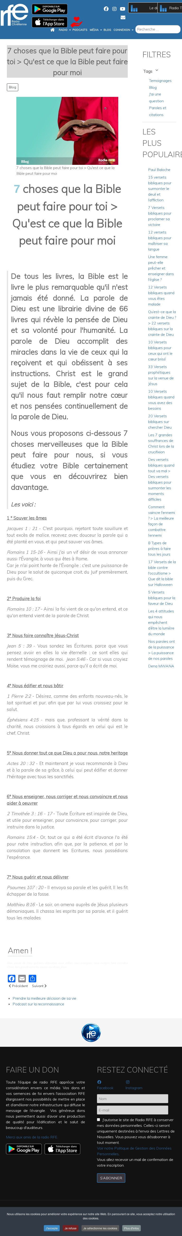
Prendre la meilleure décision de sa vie (44, 998)
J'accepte (52, 1228)
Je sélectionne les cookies (100, 1228)
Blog (12, 87)
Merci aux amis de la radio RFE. (32, 1137)
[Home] (53, 30)
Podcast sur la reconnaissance (38, 1004)
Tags (148, 71)
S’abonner (111, 1178)
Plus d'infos (131, 1228)
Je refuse (71, 1228)
